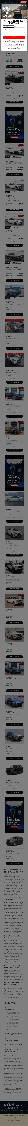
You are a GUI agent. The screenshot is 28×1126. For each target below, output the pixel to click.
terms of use (17, 48)
